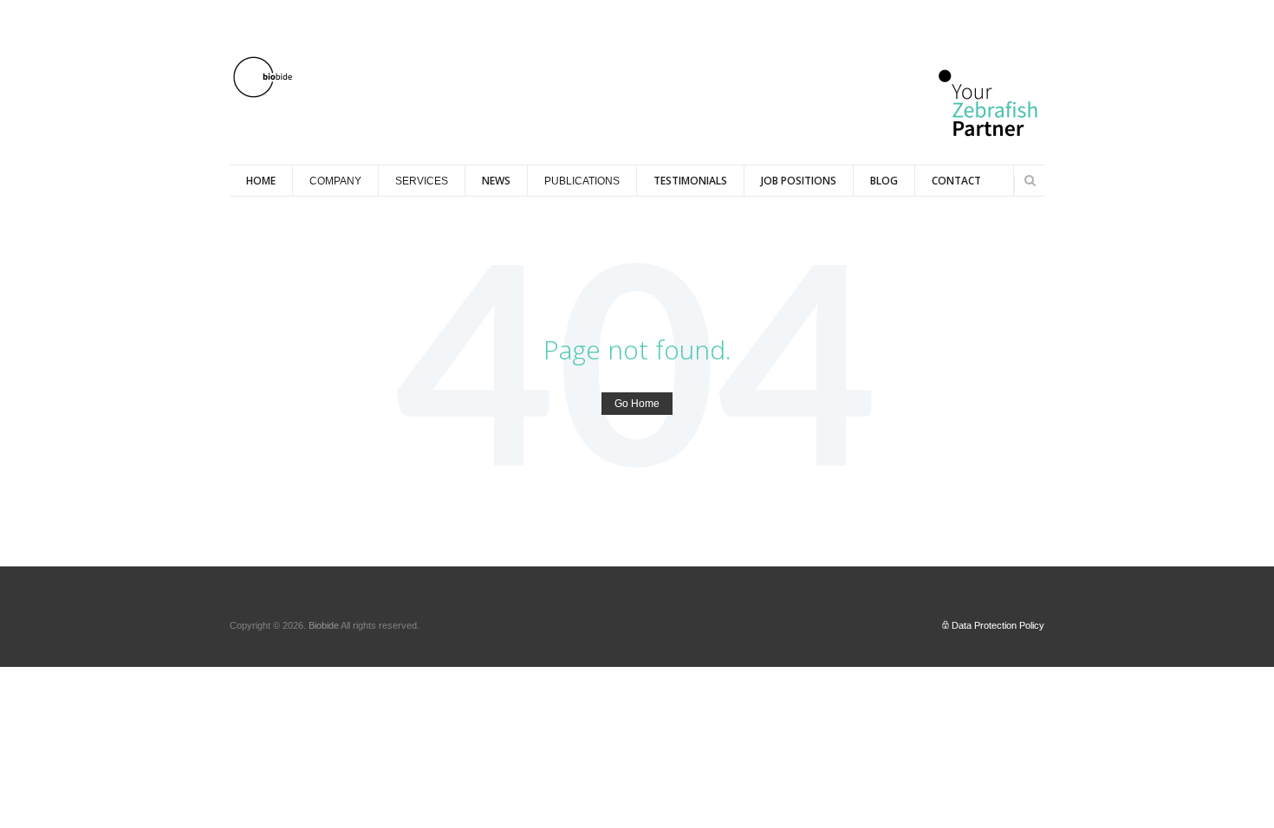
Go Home (637, 404)
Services (421, 181)
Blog (884, 180)
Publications (582, 181)
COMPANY (335, 181)
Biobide (325, 625)
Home (261, 180)
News (496, 180)
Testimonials (690, 180)
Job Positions (798, 180)
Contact (956, 180)
